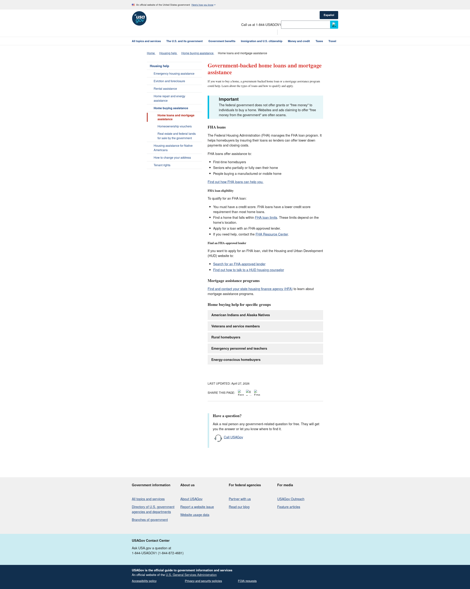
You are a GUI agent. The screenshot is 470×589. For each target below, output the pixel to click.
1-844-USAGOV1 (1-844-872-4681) (158, 552)
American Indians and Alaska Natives (240, 315)
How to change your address (172, 157)
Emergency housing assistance (174, 73)
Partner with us (240, 498)
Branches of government (150, 519)
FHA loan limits (266, 217)
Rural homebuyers (225, 337)
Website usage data (194, 514)
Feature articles (288, 506)
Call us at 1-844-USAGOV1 (261, 24)
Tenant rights (162, 165)
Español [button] (329, 15)
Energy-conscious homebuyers (236, 359)
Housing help (159, 66)
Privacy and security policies (203, 581)
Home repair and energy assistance (169, 98)
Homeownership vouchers (175, 126)
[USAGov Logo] (139, 18)
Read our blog (239, 506)
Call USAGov (233, 437)
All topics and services (148, 498)
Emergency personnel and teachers (239, 348)
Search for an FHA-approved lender (239, 263)
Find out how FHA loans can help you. (235, 181)
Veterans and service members (235, 326)
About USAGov (191, 498)
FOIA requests (247, 581)
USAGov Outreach (290, 498)
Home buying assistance (171, 108)
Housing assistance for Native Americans (173, 147)
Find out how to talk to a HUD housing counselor (248, 269)
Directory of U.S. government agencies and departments (153, 509)
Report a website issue (197, 506)
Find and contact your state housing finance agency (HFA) (250, 288)
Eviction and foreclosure (169, 81)
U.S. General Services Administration (191, 574)
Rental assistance (165, 88)
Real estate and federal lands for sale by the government (177, 135)
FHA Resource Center (272, 234)
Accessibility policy (144, 581)
